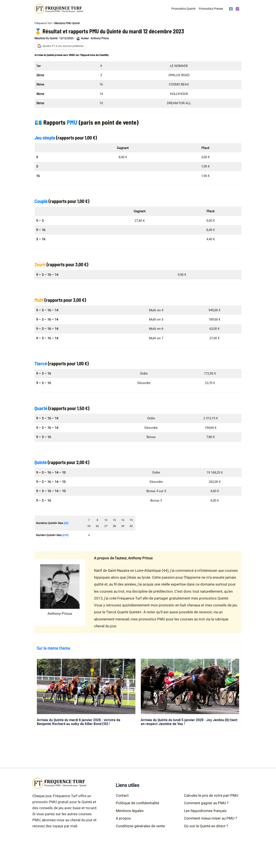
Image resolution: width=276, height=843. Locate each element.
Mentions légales (130, 811)
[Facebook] (231, 9)
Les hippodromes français (205, 811)
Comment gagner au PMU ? (206, 803)
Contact (122, 795)
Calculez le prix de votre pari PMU (211, 795)
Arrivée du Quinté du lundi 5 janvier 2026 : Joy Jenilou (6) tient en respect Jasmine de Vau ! (189, 721)
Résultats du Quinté (45, 38)
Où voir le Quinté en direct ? (206, 826)
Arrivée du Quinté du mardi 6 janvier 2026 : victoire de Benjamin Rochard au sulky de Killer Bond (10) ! (78, 721)
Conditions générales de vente (140, 826)
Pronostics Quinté (183, 8)
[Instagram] (237, 9)
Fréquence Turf (43, 23)
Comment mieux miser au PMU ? (210, 818)
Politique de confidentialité (137, 803)
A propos (123, 818)
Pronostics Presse (211, 8)
